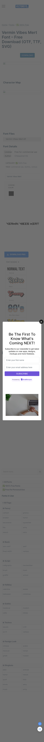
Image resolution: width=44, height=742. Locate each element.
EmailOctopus (27, 379)
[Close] (41, 322)
